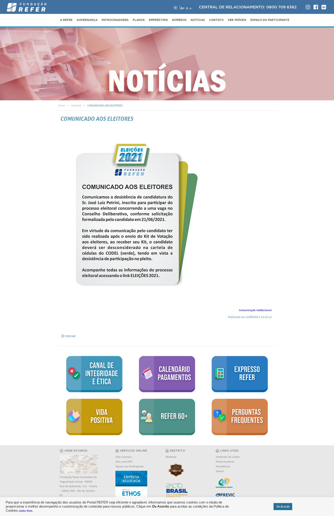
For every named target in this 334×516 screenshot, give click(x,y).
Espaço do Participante (129, 466)
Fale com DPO (123, 461)
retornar (70, 336)
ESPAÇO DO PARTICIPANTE (269, 20)
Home (61, 105)
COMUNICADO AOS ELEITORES (104, 105)
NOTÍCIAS (198, 20)
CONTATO (216, 20)
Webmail (170, 456)
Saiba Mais (25, 510)
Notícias (76, 105)
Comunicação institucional (255, 310)
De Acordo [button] (282, 506)
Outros (220, 471)
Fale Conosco (123, 456)
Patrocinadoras (225, 461)
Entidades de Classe (227, 456)
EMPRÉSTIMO (158, 20)
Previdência (223, 466)
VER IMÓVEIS (237, 20)
